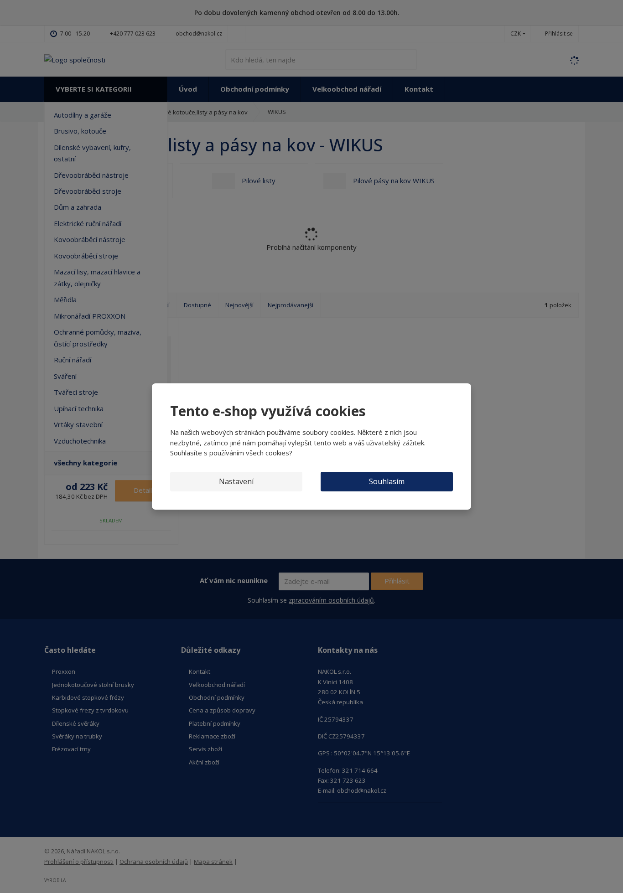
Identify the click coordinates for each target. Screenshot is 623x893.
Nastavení (236, 481)
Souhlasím (387, 481)
